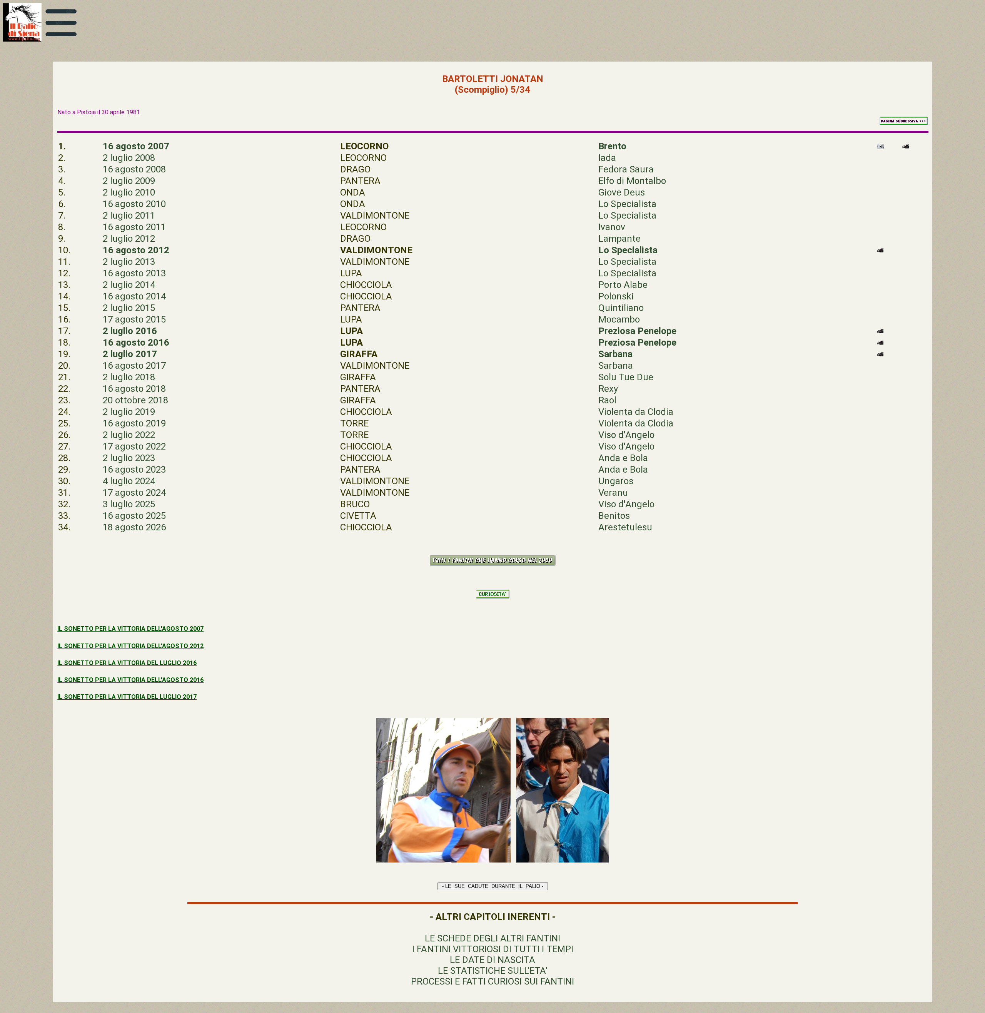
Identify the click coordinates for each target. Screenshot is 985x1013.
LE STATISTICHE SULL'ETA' (493, 970)
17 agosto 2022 (134, 446)
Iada (607, 157)
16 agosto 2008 (134, 169)
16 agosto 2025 (134, 515)
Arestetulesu (625, 527)
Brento (612, 146)
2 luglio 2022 (129, 435)
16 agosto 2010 (134, 204)
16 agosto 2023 (134, 469)
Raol (607, 400)
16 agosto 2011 (134, 227)
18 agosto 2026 (134, 527)
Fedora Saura (626, 169)
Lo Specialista (627, 204)
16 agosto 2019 (134, 423)
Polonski (616, 296)
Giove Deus (621, 192)
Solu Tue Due (625, 377)
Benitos (614, 515)
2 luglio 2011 (129, 215)
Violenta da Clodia (635, 411)
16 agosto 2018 (134, 388)
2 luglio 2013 (129, 261)
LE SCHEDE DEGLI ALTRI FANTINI (492, 938)
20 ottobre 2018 (135, 400)
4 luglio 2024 (129, 481)
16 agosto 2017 (134, 365)
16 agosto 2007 (136, 146)
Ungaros (615, 481)
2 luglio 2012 (129, 238)
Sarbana (615, 365)
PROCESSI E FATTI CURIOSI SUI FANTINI (492, 981)
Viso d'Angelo (626, 435)
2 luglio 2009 (129, 181)
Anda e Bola (623, 458)
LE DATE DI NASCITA (492, 959)
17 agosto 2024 (134, 492)
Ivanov (611, 227)
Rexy (608, 388)
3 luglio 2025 (129, 504)
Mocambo (619, 319)
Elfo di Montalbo (632, 181)
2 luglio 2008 (129, 157)
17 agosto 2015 (134, 319)
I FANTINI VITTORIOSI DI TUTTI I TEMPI (492, 949)
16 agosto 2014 (134, 296)
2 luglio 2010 (129, 192)
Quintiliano (621, 308)
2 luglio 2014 (129, 284)
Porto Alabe (623, 284)
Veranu (613, 492)
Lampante (619, 238)
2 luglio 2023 (129, 458)
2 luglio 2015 (129, 308)
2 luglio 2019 (129, 411)
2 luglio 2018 (129, 377)
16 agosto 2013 (134, 273)
